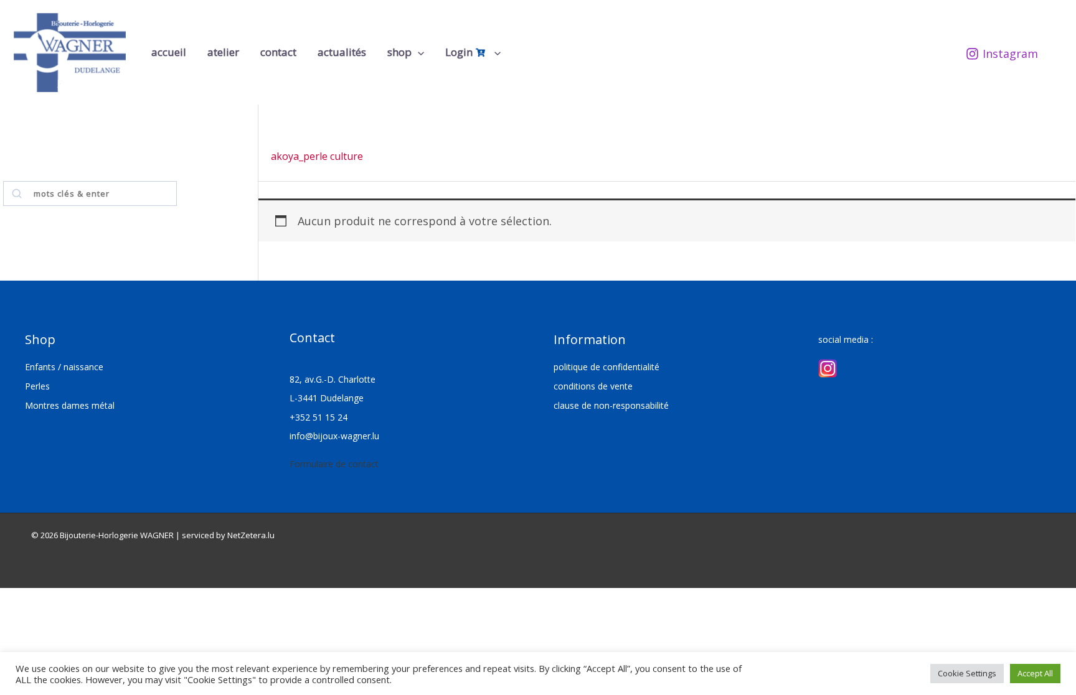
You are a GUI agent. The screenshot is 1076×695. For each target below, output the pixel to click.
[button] (418, 52)
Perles (37, 386)
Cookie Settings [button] (967, 673)
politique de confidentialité (606, 367)
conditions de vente (593, 386)
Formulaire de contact (334, 464)
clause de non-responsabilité (611, 405)
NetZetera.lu (251, 535)
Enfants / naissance (64, 367)
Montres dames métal (70, 405)
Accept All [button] (1035, 673)
